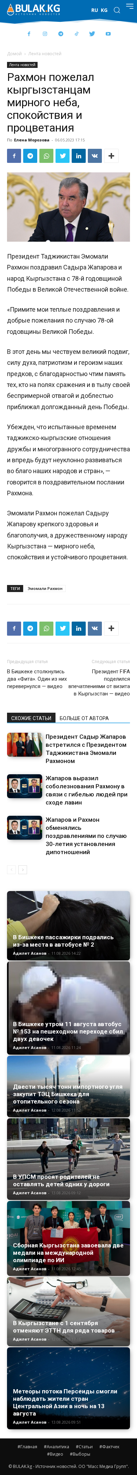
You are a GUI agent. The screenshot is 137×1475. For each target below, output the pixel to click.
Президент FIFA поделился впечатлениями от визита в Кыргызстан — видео (99, 682)
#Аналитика (56, 1447)
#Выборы (80, 1454)
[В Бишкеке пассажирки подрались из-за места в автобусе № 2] (68, 925)
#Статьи (84, 1447)
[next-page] (22, 869)
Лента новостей (44, 54)
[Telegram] (60, 34)
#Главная (27, 1447)
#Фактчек (109, 1447)
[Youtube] (108, 34)
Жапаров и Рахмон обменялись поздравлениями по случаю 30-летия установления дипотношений (86, 836)
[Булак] (33, 9)
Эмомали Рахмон (45, 588)
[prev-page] (11, 869)
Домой (14, 54)
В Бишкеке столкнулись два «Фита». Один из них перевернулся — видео (37, 678)
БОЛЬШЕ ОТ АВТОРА (84, 718)
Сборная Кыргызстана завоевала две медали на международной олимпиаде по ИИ (68, 1253)
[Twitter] (92, 34)
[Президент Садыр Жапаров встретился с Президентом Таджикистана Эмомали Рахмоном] (24, 745)
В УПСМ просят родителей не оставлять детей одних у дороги (61, 1180)
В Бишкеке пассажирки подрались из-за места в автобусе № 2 (63, 941)
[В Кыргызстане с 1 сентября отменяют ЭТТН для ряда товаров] (68, 1311)
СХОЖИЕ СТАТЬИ (31, 718)
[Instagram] (45, 34)
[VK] (95, 156)
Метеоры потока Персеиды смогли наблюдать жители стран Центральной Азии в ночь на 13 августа (65, 1402)
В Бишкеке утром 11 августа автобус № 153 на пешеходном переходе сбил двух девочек (68, 1031)
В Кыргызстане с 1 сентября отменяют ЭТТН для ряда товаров (64, 1327)
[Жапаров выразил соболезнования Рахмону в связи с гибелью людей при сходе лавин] (24, 786)
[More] (111, 156)
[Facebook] (29, 34)
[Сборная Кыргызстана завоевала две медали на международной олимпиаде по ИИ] (68, 1238)
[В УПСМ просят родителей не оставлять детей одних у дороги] (68, 1159)
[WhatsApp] (46, 156)
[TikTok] (76, 34)
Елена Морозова (32, 139)
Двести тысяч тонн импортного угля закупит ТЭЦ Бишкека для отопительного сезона (68, 1094)
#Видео (55, 1454)
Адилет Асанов (29, 953)
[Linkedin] (79, 156)
